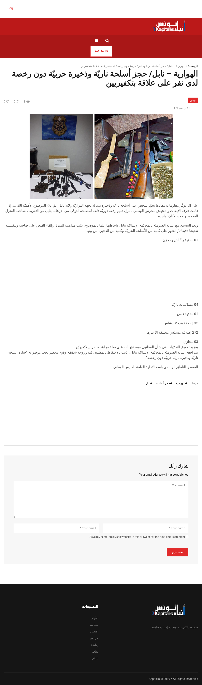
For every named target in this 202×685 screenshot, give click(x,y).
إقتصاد (94, 631)
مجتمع (94, 638)
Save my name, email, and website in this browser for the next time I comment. (137, 537)
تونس (192, 100)
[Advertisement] (101, 274)
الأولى (94, 618)
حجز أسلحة (163, 383)
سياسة (94, 625)
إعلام (95, 658)
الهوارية (180, 383)
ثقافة (95, 651)
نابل (148, 383)
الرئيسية (193, 66)
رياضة (94, 645)
